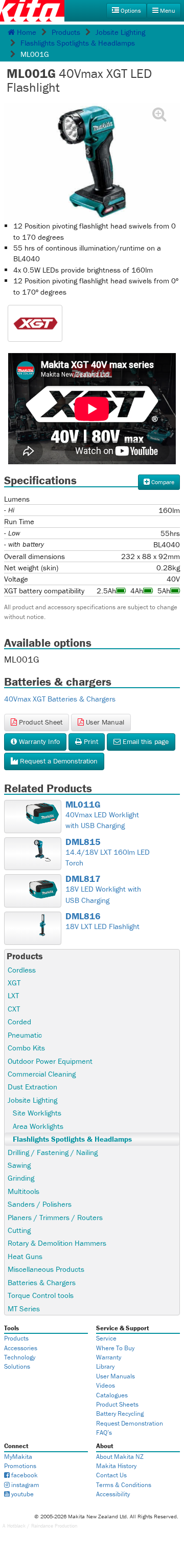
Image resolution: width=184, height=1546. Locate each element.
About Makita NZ (120, 1456)
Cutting (19, 1230)
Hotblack (16, 1525)
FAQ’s (104, 1432)
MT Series (24, 1308)
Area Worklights (38, 1126)
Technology (19, 1357)
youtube (22, 1494)
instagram (24, 1484)
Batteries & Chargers (42, 1282)
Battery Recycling (120, 1413)
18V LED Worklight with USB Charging (103, 889)
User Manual (104, 722)
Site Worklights (37, 1113)
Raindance (42, 1525)
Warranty (108, 1357)
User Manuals (115, 1376)
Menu (166, 10)
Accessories (20, 1348)
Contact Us (111, 1475)
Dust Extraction (32, 1086)
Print (90, 741)
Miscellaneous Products (46, 1269)
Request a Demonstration (58, 761)
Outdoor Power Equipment (50, 1061)
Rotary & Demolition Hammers (57, 1243)
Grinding (21, 1178)
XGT (14, 982)
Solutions (17, 1366)
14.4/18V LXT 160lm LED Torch (107, 852)
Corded (19, 1021)
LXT (13, 995)
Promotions (20, 1465)
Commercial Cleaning (42, 1074)
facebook (24, 1475)
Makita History (116, 1465)
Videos (105, 1385)
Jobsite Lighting (120, 32)
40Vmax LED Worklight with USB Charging (102, 815)
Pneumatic (25, 1035)
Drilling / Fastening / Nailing (53, 1152)
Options (130, 10)
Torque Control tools (41, 1295)
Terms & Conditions (123, 1484)
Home (25, 32)
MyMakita (18, 1456)
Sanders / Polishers (40, 1204)
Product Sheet (39, 722)
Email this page (145, 741)
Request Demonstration (129, 1423)
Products (66, 32)
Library (105, 1366)
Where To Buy (115, 1348)
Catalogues (112, 1395)
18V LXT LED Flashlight (102, 921)
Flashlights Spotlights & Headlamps (77, 43)
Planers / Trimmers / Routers (55, 1217)
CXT (14, 1009)
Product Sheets (117, 1404)
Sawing (19, 1165)
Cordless (22, 970)
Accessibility (113, 1494)
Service (106, 1338)
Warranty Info (38, 741)
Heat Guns (25, 1256)
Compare (162, 482)
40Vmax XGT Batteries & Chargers (60, 699)
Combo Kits (26, 1048)
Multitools (23, 1191)
